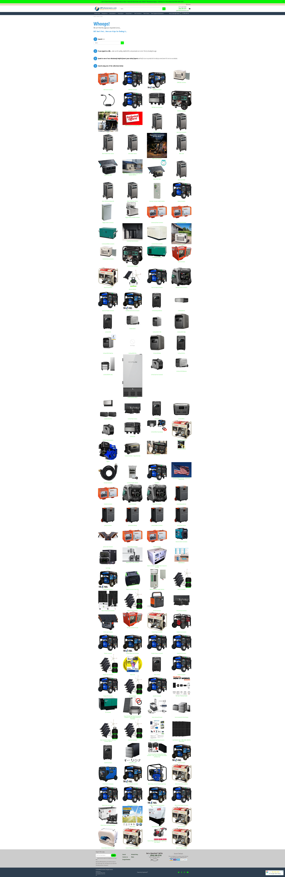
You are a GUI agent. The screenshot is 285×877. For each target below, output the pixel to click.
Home (95, 16)
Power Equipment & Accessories (157, 13)
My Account (188, 4)
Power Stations (146, 13)
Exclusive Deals (97, 13)
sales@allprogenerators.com (182, 10)
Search (124, 854)
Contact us (125, 857)
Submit (113, 855)
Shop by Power (129, 13)
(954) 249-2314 (182, 8)
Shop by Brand (112, 13)
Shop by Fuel (104, 13)
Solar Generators (137, 13)
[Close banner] (283, 2)
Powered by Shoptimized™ (142, 872)
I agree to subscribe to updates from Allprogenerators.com (106, 859)
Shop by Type (120, 13)
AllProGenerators (102, 869)
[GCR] (267, 871)
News (132, 857)
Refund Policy (134, 854)
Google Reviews (126, 859)
